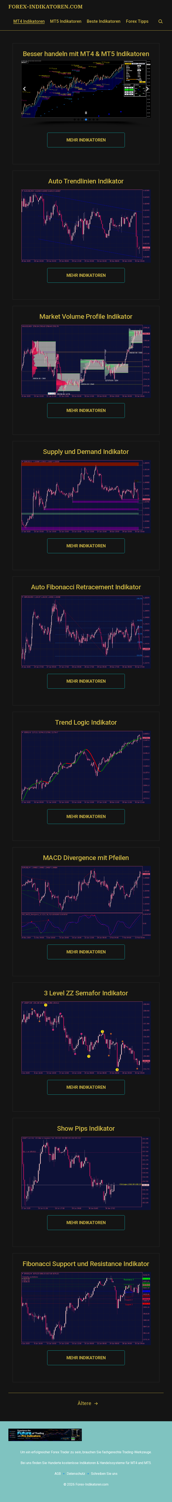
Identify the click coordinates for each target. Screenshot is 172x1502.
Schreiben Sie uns (104, 1474)
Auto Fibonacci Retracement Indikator (86, 587)
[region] (86, 93)
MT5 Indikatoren (65, 21)
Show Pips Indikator (86, 1128)
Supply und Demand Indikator (86, 452)
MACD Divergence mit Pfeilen (86, 858)
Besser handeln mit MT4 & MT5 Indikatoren (86, 54)
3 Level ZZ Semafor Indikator (86, 993)
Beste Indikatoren (103, 21)
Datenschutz (76, 1474)
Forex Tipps (137, 21)
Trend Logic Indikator (86, 722)
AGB (58, 1474)
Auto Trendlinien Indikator (86, 181)
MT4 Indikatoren (29, 21)
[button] (24, 88)
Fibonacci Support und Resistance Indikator (86, 1264)
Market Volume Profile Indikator (85, 316)
